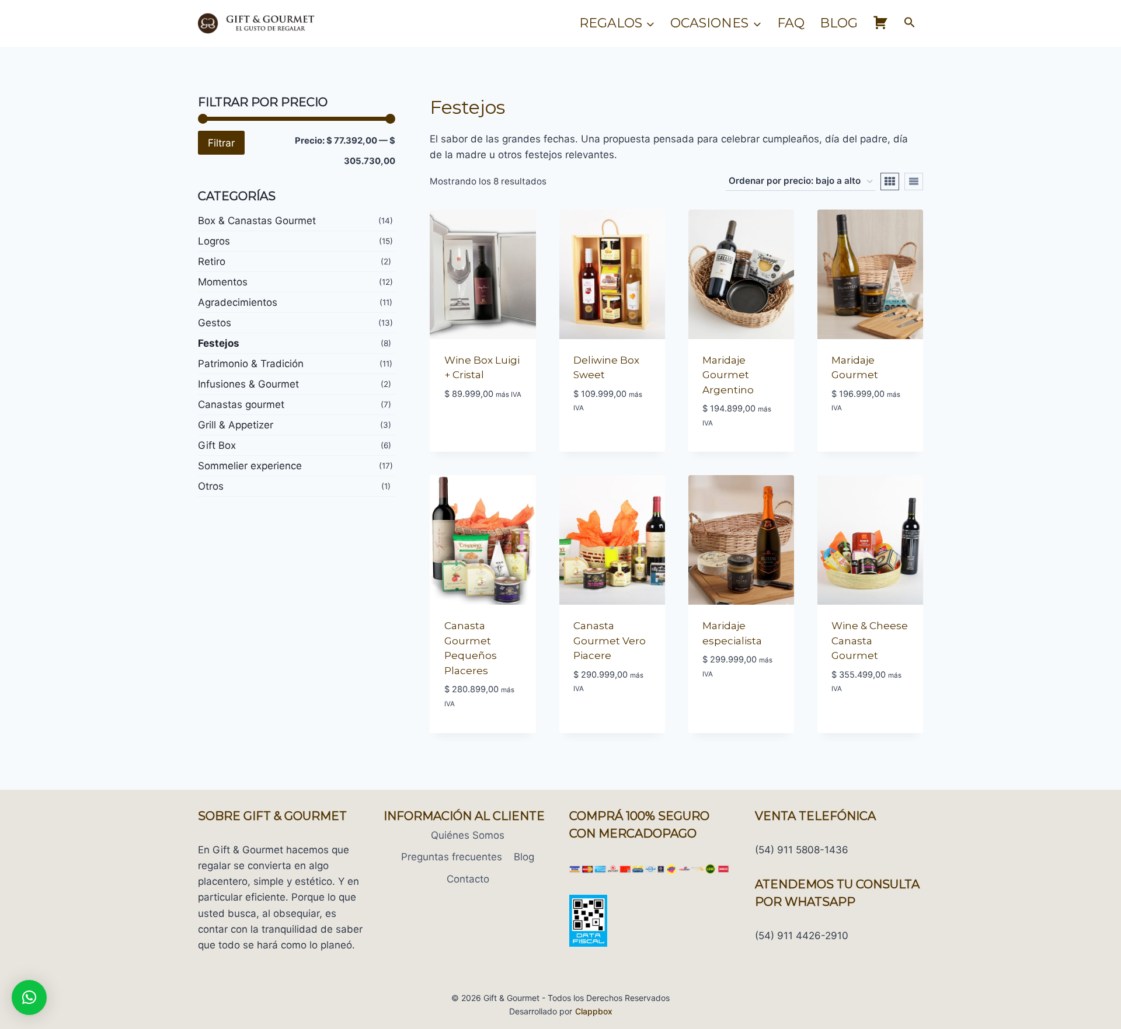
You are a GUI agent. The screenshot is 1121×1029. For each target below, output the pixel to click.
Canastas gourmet (241, 404)
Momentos (223, 282)
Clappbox (593, 1011)
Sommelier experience (250, 466)
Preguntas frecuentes (451, 857)
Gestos (214, 323)
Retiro (211, 261)
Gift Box (217, 445)
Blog (839, 23)
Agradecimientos (237, 302)
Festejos (218, 343)
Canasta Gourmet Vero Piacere (609, 640)
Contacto (468, 879)
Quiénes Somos (467, 835)
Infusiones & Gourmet (248, 384)
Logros (214, 241)
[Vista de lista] (913, 181)
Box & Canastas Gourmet (257, 220)
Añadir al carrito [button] (482, 449)
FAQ (791, 23)
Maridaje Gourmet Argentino (728, 375)
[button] (909, 23)
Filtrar (221, 143)
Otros (211, 486)
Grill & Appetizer (235, 425)
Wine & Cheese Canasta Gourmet (869, 640)
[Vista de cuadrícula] (889, 181)
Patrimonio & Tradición (251, 363)
